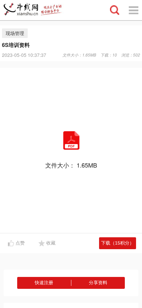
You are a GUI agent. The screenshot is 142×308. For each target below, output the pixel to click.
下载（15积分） (117, 243)
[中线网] (36, 10)
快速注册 (44, 282)
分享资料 (98, 282)
